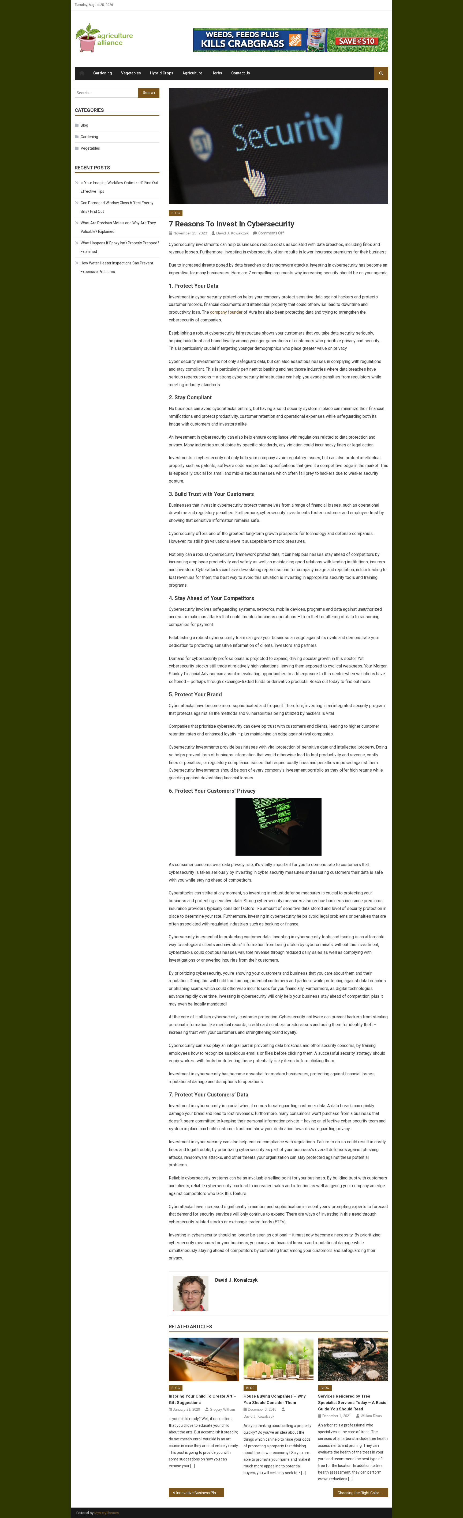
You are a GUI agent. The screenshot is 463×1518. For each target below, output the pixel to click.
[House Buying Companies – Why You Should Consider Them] (279, 1360)
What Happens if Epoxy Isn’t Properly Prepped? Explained (120, 247)
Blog (175, 213)
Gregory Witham (222, 1409)
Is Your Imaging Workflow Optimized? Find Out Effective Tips (119, 187)
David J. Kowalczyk (232, 233)
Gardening (102, 73)
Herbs (216, 73)
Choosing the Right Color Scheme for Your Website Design (363, 1493)
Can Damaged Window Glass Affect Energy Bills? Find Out (117, 207)
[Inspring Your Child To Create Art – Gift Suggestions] (204, 1360)
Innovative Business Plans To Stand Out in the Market (200, 1493)
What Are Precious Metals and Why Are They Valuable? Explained (118, 227)
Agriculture (192, 73)
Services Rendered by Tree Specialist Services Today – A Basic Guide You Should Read (352, 1402)
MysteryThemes (106, 1513)
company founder (226, 312)
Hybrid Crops (161, 73)
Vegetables (131, 73)
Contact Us (240, 73)
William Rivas (371, 1416)
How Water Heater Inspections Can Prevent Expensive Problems (117, 267)
